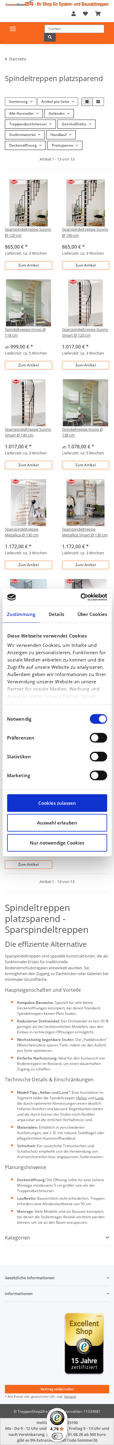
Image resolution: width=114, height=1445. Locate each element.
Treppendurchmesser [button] (28, 124)
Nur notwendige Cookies (57, 843)
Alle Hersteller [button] (21, 113)
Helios (81, 1097)
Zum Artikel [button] (28, 265)
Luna (99, 1097)
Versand (70, 1396)
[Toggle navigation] (13, 28)
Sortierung (18, 101)
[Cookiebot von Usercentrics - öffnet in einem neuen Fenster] (81, 597)
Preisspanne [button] (62, 145)
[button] (73, 14)
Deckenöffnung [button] (23, 145)
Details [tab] (56, 614)
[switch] (98, 738)
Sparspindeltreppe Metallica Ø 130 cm (22, 532)
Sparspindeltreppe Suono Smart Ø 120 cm (85, 332)
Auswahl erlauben (57, 823)
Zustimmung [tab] (21, 614)
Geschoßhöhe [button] (74, 124)
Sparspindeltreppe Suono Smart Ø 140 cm (28, 432)
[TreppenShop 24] (57, 3)
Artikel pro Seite (55, 101)
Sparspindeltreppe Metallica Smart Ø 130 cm (85, 532)
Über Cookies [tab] (92, 614)
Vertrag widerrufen (57, 1389)
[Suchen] (50, 37)
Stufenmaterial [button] (22, 134)
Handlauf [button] (58, 134)
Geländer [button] (57, 113)
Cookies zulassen (57, 803)
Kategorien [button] (17, 1238)
